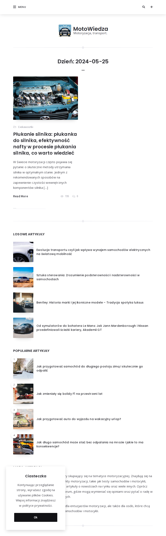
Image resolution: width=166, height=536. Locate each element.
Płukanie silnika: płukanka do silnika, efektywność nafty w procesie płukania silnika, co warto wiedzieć (45, 143)
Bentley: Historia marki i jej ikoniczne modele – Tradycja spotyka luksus (90, 302)
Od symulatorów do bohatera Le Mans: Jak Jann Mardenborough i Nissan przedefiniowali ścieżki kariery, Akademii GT (92, 328)
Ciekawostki (25, 127)
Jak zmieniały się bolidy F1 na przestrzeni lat (69, 394)
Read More (20, 196)
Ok (36, 517)
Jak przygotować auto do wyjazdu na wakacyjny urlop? (78, 419)
